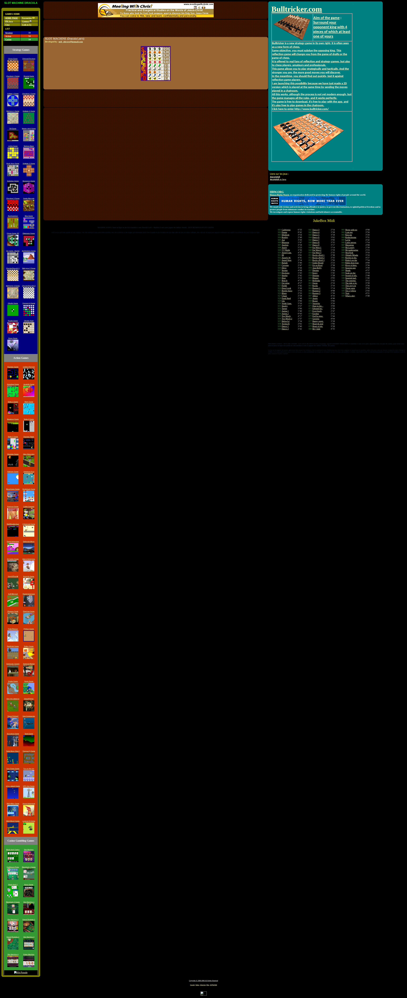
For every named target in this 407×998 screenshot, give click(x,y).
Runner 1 (316, 288)
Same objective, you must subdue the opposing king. (304, 50)
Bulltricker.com (296, 9)
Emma (284, 232)
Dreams (315, 270)
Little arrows (350, 242)
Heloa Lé (286, 321)
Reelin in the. (351, 257)
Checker (9, 268)
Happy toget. (318, 321)
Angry (284, 247)
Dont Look (286, 288)
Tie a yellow (350, 291)
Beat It (284, 280)
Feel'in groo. (317, 316)
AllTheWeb (213, 985)
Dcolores (285, 273)
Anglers (285, 245)
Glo (283, 301)
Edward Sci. (317, 308)
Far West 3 (316, 252)
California (286, 230)
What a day (350, 296)
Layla (347, 240)
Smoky (285, 306)
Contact (25, 21)
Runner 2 (316, 291)
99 (283, 255)
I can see (349, 232)
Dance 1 (285, 326)
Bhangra (285, 242)
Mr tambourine (351, 250)
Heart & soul (317, 324)
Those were (350, 288)
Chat (7, 25)
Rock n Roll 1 (318, 255)
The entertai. (350, 280)
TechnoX (286, 324)
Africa (315, 296)
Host (284, 278)
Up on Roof (317, 265)
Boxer (315, 301)
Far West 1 (316, 247)
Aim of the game (326, 18)
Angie (315, 298)
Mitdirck (285, 235)
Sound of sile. (351, 275)
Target (284, 308)
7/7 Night (286, 250)
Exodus (315, 313)
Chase (284, 296)
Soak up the (350, 273)
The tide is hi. (351, 283)
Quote (315, 283)
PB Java (9, 21)
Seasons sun (350, 268)
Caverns (285, 265)
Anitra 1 (285, 311)
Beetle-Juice (287, 291)
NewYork (349, 252)
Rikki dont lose (352, 263)
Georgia (315, 318)
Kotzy (315, 273)
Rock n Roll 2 (318, 257)
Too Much (286, 316)
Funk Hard (286, 298)
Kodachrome (350, 237)
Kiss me (348, 235)
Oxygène (286, 283)
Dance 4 (315, 232)
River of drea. (351, 265)
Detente (315, 275)
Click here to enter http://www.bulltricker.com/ (300, 109)
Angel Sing (286, 260)
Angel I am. (287, 252)
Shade (348, 270)
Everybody (317, 311)
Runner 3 (316, 293)
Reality (285, 237)
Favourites (27, 18)
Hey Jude (316, 329)
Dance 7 (315, 240)
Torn (347, 293)
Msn (207, 985)
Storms (285, 270)
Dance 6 (315, 237)
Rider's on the (351, 260)
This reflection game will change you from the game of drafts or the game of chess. (309, 54)
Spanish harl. (350, 278)
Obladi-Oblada (351, 255)
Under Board (317, 263)
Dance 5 (315, 235)
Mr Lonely (350, 247)
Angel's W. (286, 257)
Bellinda (316, 280)
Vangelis (316, 303)
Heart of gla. (317, 326)
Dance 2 (285, 329)
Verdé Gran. (287, 303)
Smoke (285, 275)
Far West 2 (316, 250)
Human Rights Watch (279, 195)
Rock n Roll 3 (318, 260)
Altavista (203, 985)
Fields (284, 285)
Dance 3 (315, 230)
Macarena (349, 245)
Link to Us (26, 25)
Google (192, 985)
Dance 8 (315, 242)
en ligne (278, 180)
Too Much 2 (287, 318)
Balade (285, 263)
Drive (284, 268)
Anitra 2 (285, 313)
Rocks (315, 285)
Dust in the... (317, 306)
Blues (284, 293)
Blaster (315, 278)
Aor (283, 240)
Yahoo (197, 985)
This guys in (350, 285)
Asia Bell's (316, 268)
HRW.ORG (277, 191)
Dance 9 (315, 245)
